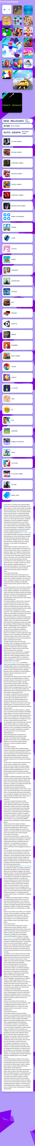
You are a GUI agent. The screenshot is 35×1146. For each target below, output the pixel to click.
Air (12, 420)
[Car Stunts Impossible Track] (23, 80)
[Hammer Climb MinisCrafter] (17, 10)
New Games (16, 121)
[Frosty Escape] (28, 63)
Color (13, 366)
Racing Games (16, 152)
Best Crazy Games (25, 866)
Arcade (14, 291)
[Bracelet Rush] (12, 47)
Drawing (14, 345)
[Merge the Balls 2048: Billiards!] (17, 63)
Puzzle (13, 377)
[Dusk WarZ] (6, 74)
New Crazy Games (25, 532)
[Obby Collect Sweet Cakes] (28, 52)
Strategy (14, 270)
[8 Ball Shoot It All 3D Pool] (6, 31)
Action (13, 484)
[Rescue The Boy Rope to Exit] (6, 20)
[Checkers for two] (28, 20)
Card (13, 238)
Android (14, 431)
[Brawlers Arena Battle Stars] (17, 31)
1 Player (14, 388)
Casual (14, 248)
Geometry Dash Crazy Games (11, 662)
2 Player (14, 463)
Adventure (15, 281)
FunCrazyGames (9, 1)
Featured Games (16, 132)
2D (12, 409)
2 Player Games (17, 474)
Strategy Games (17, 195)
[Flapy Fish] (28, 10)
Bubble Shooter (17, 441)
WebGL (13, 334)
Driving (14, 313)
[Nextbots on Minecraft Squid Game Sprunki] (28, 42)
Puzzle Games (16, 184)
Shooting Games (17, 163)
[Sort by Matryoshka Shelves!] (6, 63)
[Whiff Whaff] (12, 103)
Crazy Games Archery (10, 938)
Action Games (16, 141)
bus (12, 302)
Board (13, 227)
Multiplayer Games (18, 206)
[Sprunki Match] (17, 20)
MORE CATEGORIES (17, 216)
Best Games (11, 126)
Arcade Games (16, 173)
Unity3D (14, 324)
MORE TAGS (15, 495)
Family (13, 259)
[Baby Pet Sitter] (28, 31)
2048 (12, 399)
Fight (13, 452)
